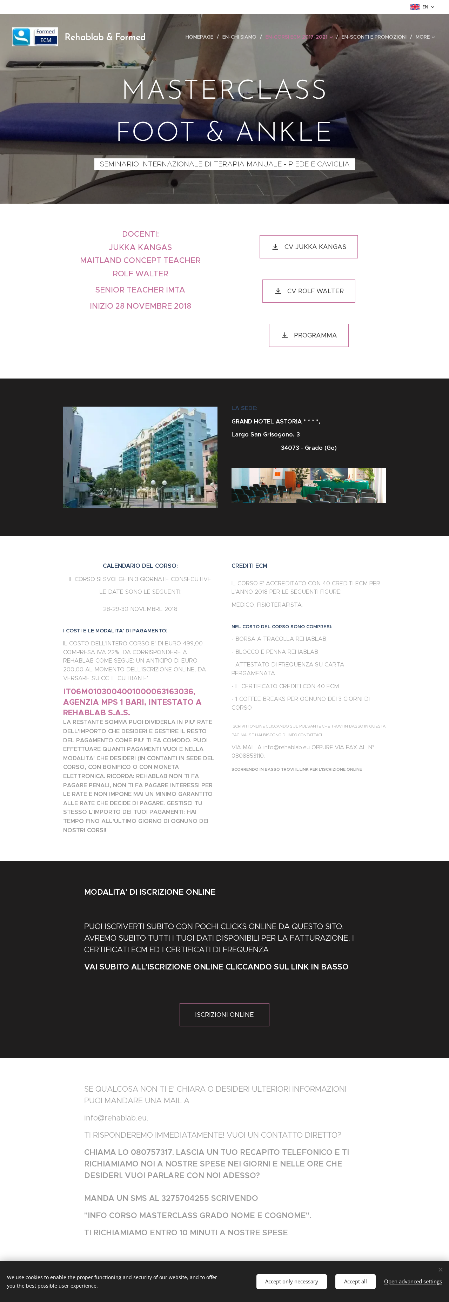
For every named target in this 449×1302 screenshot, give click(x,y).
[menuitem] (201, 37)
